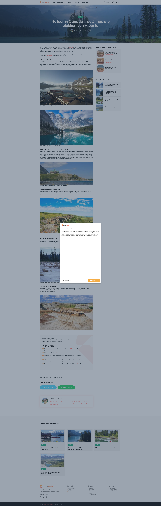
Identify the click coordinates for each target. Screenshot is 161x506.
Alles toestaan (93, 280)
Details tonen (66, 280)
